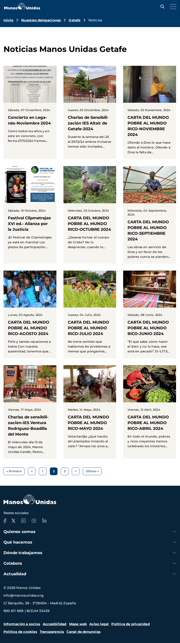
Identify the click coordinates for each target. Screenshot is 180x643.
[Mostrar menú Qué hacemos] (174, 542)
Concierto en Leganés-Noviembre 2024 (30, 107)
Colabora (13, 563)
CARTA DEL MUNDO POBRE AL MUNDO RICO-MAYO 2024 (89, 409)
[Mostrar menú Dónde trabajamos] (174, 553)
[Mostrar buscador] (161, 6)
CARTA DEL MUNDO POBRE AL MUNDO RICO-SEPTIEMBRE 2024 (149, 214)
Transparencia (52, 632)
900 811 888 (13, 611)
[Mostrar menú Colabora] (174, 563)
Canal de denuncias (84, 632)
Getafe (74, 20)
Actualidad (15, 574)
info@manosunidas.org (23, 595)
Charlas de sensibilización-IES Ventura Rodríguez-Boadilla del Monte (30, 411)
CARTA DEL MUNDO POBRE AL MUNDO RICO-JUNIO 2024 (149, 314)
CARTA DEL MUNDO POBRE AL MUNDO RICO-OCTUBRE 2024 (89, 210)
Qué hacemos (18, 542)
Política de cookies (20, 632)
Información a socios (22, 624)
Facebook (5, 520)
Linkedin (44, 520)
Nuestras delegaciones (41, 20)
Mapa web (78, 624)
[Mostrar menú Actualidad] (174, 574)
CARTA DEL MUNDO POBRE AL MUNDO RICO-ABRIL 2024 (149, 409)
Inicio (8, 20)
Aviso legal (99, 624)
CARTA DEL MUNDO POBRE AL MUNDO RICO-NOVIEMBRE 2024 (149, 112)
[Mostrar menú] (172, 6)
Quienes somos (20, 531)
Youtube (33, 520)
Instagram (23, 520)
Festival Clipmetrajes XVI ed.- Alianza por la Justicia (30, 210)
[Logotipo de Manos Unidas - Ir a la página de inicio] (22, 8)
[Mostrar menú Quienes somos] (174, 532)
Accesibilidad (55, 624)
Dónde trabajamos (23, 552)
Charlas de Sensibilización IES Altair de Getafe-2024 (89, 109)
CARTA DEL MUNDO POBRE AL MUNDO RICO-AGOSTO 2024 (30, 314)
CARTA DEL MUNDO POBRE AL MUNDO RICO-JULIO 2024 (89, 314)
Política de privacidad (130, 624)
